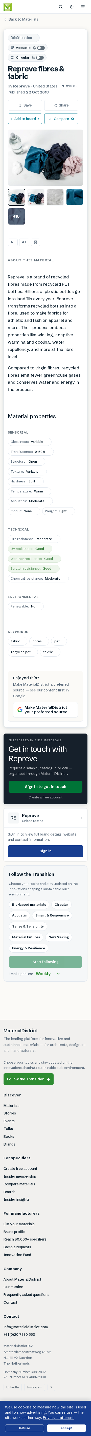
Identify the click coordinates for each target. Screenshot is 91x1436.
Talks (8, 1128)
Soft (23, 481)
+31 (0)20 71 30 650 (19, 1334)
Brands (9, 1144)
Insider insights (17, 1199)
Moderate (27, 501)
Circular (23, 57)
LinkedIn (12, 1387)
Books (9, 1136)
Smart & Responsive (52, 915)
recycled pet (21, 652)
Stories (10, 1113)
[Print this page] (35, 242)
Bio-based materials (29, 904)
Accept (66, 1428)
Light (56, 511)
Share (64, 105)
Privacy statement (58, 1417)
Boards (9, 1192)
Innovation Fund (17, 1255)
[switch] (39, 47)
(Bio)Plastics (21, 38)
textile (48, 652)
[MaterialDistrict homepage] (19, 7)
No (23, 606)
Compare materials (19, 1184)
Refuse (24, 1428)
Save (28, 105)
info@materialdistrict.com (26, 1327)
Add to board (25, 119)
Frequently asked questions (26, 1294)
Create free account (20, 1168)
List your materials (19, 1224)
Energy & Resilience (28, 948)
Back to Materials (23, 19)
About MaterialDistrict (22, 1279)
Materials (11, 1105)
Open (24, 461)
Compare (61, 119)
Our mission (13, 1287)
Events (9, 1121)
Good (27, 549)
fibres (37, 641)
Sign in (46, 851)
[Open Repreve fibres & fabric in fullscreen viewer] (45, 158)
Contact (10, 1302)
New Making (59, 937)
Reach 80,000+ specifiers (25, 1239)
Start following (46, 962)
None (21, 511)
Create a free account (45, 797)
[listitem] (16, 197)
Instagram (34, 1387)
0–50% (28, 452)
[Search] (60, 6)
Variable (27, 442)
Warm (27, 491)
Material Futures (26, 937)
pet (57, 641)
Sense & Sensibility (28, 926)
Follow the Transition (28, 1079)
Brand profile (14, 1231)
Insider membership (20, 1176)
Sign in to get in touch (45, 786)
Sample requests (17, 1247)
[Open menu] (82, 6)
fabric (15, 641)
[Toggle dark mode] (71, 6)
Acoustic (23, 48)
